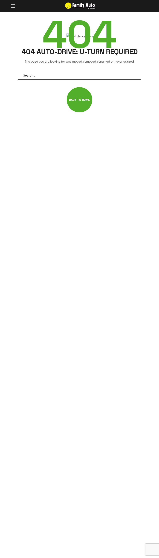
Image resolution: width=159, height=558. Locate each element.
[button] (144, 6)
